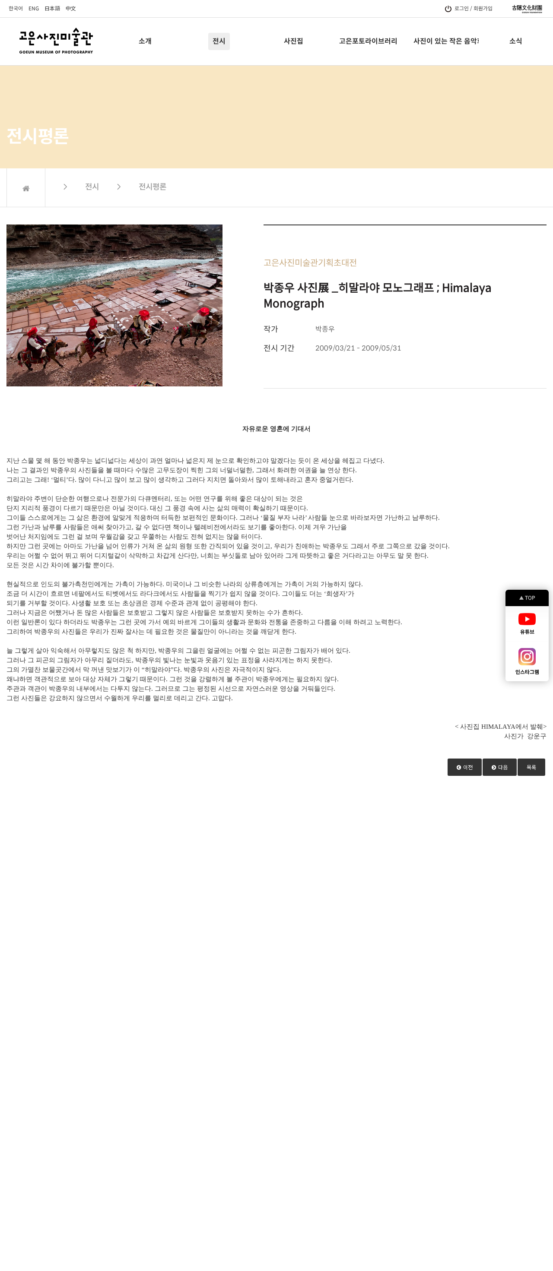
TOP (527, 597)
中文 (71, 8)
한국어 (16, 8)
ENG (34, 8)
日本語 (52, 8)
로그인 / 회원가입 (473, 8)
